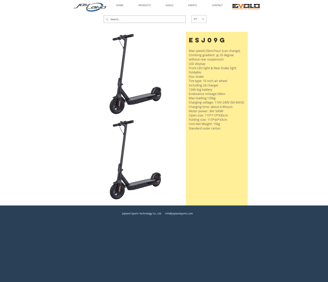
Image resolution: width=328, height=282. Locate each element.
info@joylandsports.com (179, 213)
